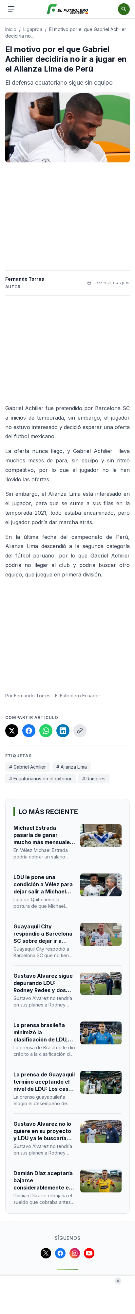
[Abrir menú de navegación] (11, 9)
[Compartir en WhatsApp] (45, 730)
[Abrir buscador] (124, 9)
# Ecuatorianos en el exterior (40, 778)
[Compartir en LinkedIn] (62, 730)
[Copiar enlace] (80, 730)
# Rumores (94, 778)
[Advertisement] (67, 216)
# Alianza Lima (71, 767)
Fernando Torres (24, 279)
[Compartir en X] (11, 730)
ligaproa (32, 29)
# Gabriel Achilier (27, 767)
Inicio (10, 29)
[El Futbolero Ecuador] (67, 9)
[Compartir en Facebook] (28, 730)
